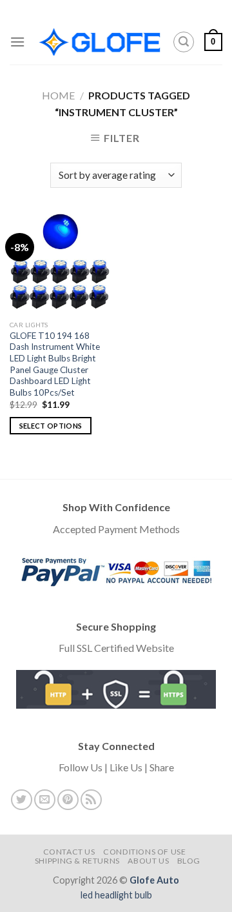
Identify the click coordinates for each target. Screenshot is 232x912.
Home (58, 95)
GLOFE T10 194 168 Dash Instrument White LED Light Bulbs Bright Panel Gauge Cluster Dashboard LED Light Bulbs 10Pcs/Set (55, 364)
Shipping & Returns (77, 861)
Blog (188, 861)
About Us (148, 861)
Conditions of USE (144, 851)
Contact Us (69, 851)
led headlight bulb (116, 894)
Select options (50, 425)
